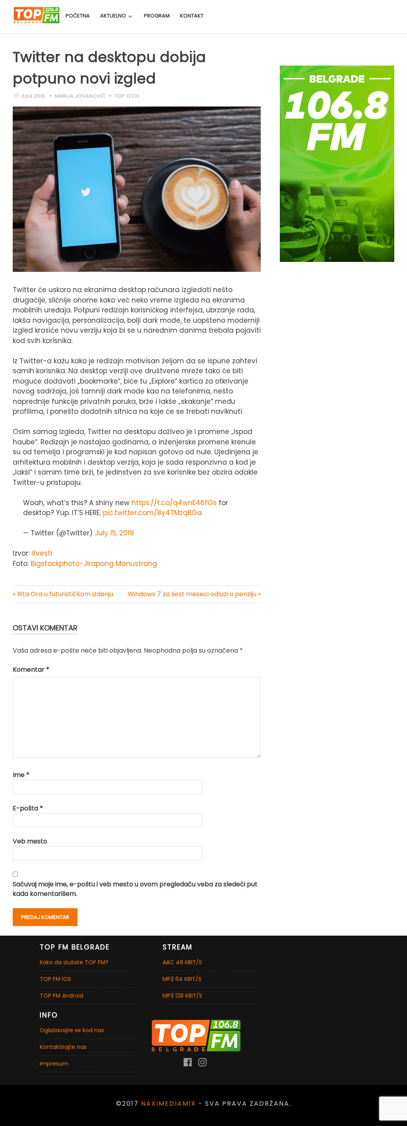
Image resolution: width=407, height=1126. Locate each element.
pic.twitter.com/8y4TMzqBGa (152, 512)
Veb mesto (30, 841)
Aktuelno (113, 15)
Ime (21, 774)
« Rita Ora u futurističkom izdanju (63, 594)
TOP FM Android (61, 996)
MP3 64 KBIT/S (182, 979)
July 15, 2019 (114, 533)
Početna (78, 15)
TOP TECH (126, 96)
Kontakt (192, 15)
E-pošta (28, 808)
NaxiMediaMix (168, 1103)
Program (157, 15)
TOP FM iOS (55, 979)
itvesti (40, 553)
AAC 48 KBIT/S (182, 962)
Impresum (54, 1064)
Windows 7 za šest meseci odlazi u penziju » (194, 594)
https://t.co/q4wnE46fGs (174, 503)
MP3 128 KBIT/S (182, 996)
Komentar (31, 669)
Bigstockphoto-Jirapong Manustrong (94, 563)
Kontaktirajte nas (63, 1047)
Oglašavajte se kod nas (72, 1030)
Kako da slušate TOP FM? (74, 962)
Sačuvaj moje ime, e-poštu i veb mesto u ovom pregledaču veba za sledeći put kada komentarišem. (135, 889)
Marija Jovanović (80, 96)
